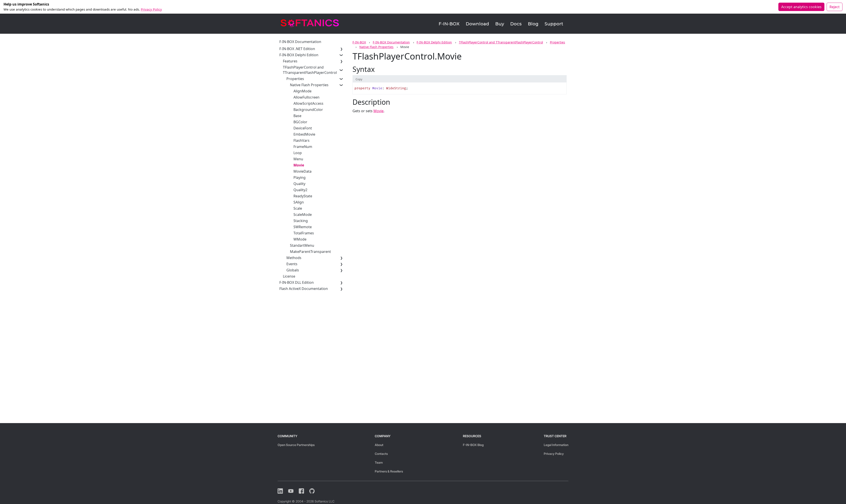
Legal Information (556, 445)
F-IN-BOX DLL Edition (296, 282)
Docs (516, 23)
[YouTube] (290, 491)
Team (379, 462)
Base (297, 115)
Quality (299, 183)
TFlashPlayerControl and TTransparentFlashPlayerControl (501, 42)
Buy (499, 23)
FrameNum (302, 146)
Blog (533, 23)
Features (290, 61)
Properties (557, 42)
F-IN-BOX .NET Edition (297, 48)
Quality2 (300, 189)
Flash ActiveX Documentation (303, 288)
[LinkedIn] (280, 491)
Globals (292, 270)
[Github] (312, 491)
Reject (834, 6)
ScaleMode (302, 214)
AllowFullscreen (306, 97)
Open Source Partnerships (296, 445)
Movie (298, 165)
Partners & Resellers (389, 471)
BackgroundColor (308, 109)
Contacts (381, 453)
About (379, 445)
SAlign (298, 202)
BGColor (300, 121)
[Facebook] (301, 491)
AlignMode (302, 91)
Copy (359, 79)
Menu (298, 159)
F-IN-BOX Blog (473, 445)
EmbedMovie (304, 134)
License (289, 276)
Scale (297, 208)
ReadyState (302, 196)
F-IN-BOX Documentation (391, 42)
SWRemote (302, 226)
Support (554, 23)
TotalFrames (303, 233)
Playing (299, 177)
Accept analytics (801, 6)
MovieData (302, 171)
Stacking (300, 220)
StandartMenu (302, 245)
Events (291, 263)
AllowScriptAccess (308, 103)
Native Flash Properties (376, 47)
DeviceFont (302, 128)
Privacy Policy (151, 9)
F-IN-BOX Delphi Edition (434, 42)
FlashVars (301, 140)
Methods (293, 257)
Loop (297, 152)
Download (477, 23)
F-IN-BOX (449, 23)
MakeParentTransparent (310, 251)
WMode (299, 239)
